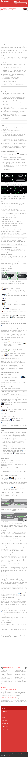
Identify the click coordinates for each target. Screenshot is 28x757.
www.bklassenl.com (19, 754)
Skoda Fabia (3, 11)
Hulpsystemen (23, 11)
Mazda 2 (4, 717)
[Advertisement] (14, 28)
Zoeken (24, 6)
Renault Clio (5, 723)
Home (3, 6)
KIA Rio (3, 714)
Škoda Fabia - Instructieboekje (11, 11)
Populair (10, 6)
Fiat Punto (4, 711)
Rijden (19, 11)
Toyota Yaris (5, 729)
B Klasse (11, 1)
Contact (17, 6)
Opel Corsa (4, 720)
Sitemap (8, 755)
